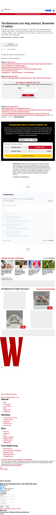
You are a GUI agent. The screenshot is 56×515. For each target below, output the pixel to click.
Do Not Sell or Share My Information (11, 465)
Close (2, 514)
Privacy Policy (7, 425)
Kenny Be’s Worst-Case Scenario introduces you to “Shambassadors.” (24, 115)
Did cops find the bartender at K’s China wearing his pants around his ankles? (27, 64)
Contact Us (6, 433)
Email (20, 88)
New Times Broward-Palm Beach (12, 450)
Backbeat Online (12, 76)
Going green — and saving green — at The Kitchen (18, 72)
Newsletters (6, 411)
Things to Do (4, 485)
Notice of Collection (24, 97)
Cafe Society (11, 62)
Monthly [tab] (29, 139)
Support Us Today (28, 155)
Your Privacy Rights (26, 459)
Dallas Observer (7, 448)
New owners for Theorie (10, 71)
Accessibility (16, 459)
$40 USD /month (15, 151)
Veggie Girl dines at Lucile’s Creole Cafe (14, 67)
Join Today (3, 492)
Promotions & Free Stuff (10, 418)
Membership (6, 442)
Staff (4, 435)
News (4, 402)
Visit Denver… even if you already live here (16, 112)
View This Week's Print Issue (9, 394)
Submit (7, 506)
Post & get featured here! (46, 289)
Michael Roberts (7, 37)
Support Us (48, 10)
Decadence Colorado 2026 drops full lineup (28, 14)
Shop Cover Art (7, 440)
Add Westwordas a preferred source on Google (10, 45)
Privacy (34, 97)
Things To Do (7, 410)
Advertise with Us (8, 419)
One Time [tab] (22, 139)
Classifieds (6, 421)
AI (20, 459)
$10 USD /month (15, 147)
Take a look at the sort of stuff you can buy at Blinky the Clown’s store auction (27, 110)
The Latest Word (12, 106)
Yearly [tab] (34, 139)
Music (5, 408)
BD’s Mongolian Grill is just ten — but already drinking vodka (22, 69)
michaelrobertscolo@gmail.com (21, 177)
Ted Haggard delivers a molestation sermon (16, 108)
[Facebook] (17, 180)
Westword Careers (8, 437)
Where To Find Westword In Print (10, 397)
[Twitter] (13, 180)
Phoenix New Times (8, 454)
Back (2, 506)
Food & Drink (6, 404)
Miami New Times (8, 452)
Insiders (3, 487)
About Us (6, 431)
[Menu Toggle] (2, 10)
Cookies (11, 459)
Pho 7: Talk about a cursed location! (13, 65)
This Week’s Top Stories (7, 488)
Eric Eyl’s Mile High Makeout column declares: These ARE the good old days (26, 78)
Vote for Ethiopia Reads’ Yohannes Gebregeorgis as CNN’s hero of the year (26, 113)
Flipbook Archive (8, 439)
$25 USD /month (40, 147)
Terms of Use (7, 423)
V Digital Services (8, 456)
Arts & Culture (7, 406)
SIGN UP (28, 95)
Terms (30, 97)
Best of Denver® (5, 490)
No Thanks (3, 493)
